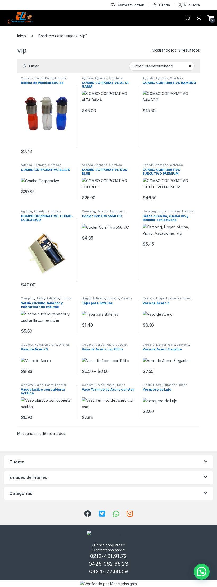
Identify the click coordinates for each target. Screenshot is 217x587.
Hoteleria (174, 211)
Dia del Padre (43, 78)
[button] (202, 572)
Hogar (161, 211)
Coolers (27, 78)
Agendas (100, 78)
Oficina (185, 298)
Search (188, 18)
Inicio (21, 36)
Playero (126, 298)
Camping (88, 211)
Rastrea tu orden (130, 5)
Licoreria (113, 298)
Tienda (164, 5)
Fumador (169, 385)
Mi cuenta (192, 5)
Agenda (87, 78)
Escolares (117, 211)
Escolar (60, 78)
